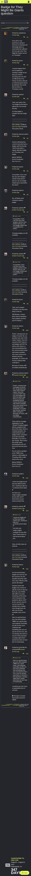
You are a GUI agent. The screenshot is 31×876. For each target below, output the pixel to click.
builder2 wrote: (17, 514)
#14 (27, 568)
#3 (27, 98)
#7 (27, 212)
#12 (27, 478)
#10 (27, 330)
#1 (27, 37)
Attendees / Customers (15, 28)
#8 (27, 258)
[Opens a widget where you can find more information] (24, 873)
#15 (27, 653)
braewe (14, 210)
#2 (27, 64)
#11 (27, 377)
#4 (27, 138)
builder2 (14, 508)
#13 (27, 510)
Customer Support (9, 28)
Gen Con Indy (16, 126)
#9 (27, 303)
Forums (3, 28)
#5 (27, 171)
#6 (27, 194)
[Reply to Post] (24, 37)
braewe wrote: (17, 216)
